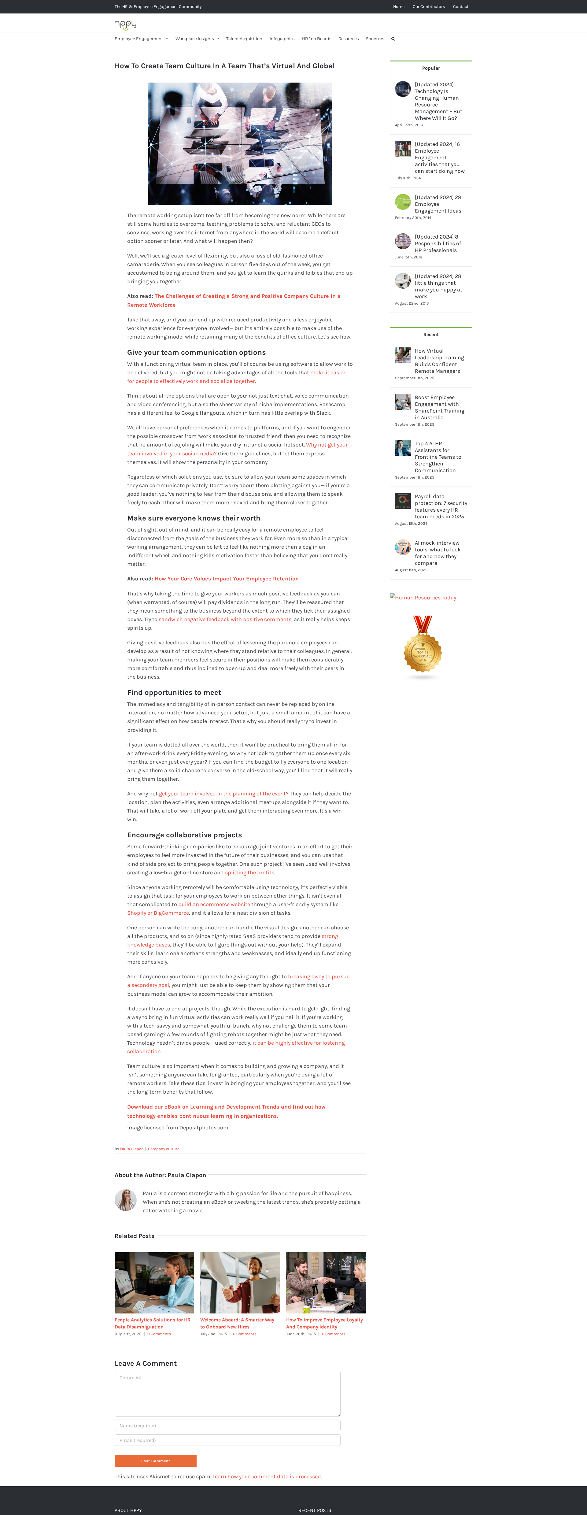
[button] (393, 38)
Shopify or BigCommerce (158, 912)
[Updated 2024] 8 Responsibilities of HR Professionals (438, 243)
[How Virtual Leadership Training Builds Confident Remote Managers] (403, 351)
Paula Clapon (132, 1148)
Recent (431, 334)
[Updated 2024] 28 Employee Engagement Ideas (438, 204)
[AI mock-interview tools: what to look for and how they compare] (403, 543)
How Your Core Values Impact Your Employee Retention (227, 578)
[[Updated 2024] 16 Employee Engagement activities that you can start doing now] (403, 145)
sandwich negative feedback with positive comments (225, 619)
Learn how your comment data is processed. (267, 1476)
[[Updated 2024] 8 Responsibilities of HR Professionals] (403, 237)
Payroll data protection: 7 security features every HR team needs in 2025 (441, 506)
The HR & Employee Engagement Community (158, 6)
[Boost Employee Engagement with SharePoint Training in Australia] (403, 398)
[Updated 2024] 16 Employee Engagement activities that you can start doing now (440, 157)
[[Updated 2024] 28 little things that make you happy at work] (403, 277)
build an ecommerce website (214, 904)
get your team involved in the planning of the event (222, 793)
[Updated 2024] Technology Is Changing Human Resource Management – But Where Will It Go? (438, 101)
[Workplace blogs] (423, 620)
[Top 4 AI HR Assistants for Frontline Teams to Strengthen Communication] (403, 444)
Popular (431, 68)
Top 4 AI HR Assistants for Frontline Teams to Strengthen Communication (438, 457)
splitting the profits (249, 872)
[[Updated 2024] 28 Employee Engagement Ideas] (403, 198)
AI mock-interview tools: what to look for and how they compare (438, 552)
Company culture (163, 1148)
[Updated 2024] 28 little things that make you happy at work (438, 286)
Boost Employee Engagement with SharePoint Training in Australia (439, 407)
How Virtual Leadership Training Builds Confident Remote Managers (439, 360)
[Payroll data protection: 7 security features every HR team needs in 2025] (403, 497)
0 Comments (159, 1334)
